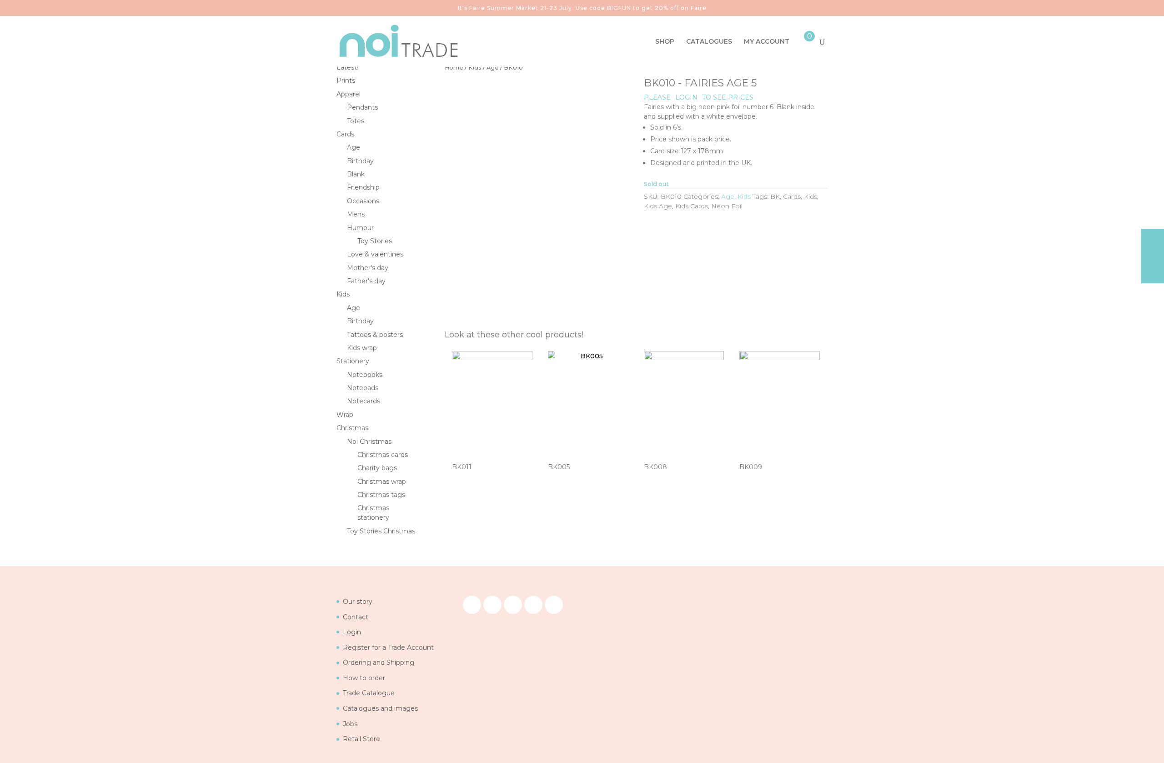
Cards (792, 196)
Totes (355, 121)
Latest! (347, 67)
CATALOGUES (709, 41)
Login (352, 632)
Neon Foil (727, 206)
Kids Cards (691, 206)
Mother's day (367, 268)
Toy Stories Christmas (381, 531)
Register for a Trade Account (388, 647)
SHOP (664, 41)
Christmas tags (381, 495)
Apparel (348, 94)
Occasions (363, 201)
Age (493, 67)
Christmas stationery (373, 513)
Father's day (366, 281)
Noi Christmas (369, 441)
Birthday (360, 161)
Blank (356, 174)
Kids (475, 67)
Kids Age (658, 206)
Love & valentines (375, 254)
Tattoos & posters (375, 335)
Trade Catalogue (369, 693)
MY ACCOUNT (766, 41)
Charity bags (377, 468)
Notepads (362, 388)
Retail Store (361, 739)
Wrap (344, 415)
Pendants (362, 107)
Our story (357, 601)
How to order (364, 678)
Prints (345, 80)
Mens (356, 214)
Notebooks (364, 375)
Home (454, 67)
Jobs (350, 724)
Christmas (352, 428)
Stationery (352, 361)
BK (775, 196)
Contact (355, 617)
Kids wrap (362, 348)
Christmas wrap (381, 481)
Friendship (363, 187)
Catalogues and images (380, 708)
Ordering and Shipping (378, 662)
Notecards (363, 401)
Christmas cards (382, 455)
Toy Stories (374, 241)
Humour (360, 228)
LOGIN (686, 97)
